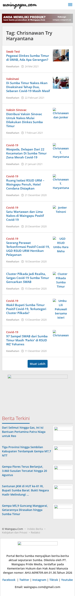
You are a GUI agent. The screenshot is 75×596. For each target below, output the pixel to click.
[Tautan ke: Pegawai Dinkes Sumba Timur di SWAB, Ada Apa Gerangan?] (61, 55)
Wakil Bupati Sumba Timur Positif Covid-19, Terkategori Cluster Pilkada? (26, 309)
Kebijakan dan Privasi (14, 532)
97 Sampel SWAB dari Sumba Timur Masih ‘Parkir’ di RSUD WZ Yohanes (27, 340)
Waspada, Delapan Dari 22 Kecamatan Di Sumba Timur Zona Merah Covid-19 (26, 153)
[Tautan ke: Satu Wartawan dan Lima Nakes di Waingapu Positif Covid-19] (61, 209)
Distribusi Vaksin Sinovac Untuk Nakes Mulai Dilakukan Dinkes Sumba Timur (24, 120)
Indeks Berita (35, 529)
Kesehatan (12, 66)
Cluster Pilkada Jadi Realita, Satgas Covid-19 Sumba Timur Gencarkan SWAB (27, 278)
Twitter (24, 580)
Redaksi (35, 532)
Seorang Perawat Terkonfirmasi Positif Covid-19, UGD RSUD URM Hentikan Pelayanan (28, 249)
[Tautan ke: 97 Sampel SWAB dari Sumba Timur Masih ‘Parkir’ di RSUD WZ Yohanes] (61, 333)
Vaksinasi (12, 79)
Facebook (9, 580)
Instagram (39, 580)
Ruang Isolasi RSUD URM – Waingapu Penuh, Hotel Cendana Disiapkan (25, 184)
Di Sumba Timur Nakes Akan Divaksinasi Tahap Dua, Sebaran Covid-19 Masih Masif (28, 87)
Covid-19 (12, 145)
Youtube (67, 580)
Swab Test (13, 51)
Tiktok (53, 580)
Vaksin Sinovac (16, 110)
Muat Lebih (37, 364)
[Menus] (70, 5)
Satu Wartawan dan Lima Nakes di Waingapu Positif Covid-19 (25, 216)
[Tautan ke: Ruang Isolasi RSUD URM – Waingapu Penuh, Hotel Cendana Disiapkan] (61, 182)
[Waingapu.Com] (20, 5)
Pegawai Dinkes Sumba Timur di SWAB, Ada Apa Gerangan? (27, 58)
